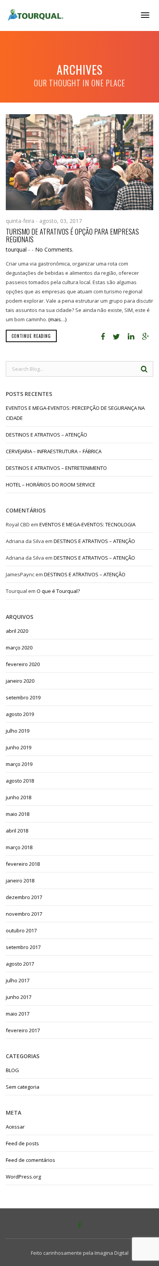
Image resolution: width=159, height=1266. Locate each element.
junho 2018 (18, 797)
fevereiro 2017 (23, 1030)
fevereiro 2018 (23, 863)
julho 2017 (17, 980)
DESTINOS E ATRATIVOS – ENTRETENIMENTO (56, 467)
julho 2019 (17, 730)
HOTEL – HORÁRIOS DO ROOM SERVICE (50, 484)
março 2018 (19, 847)
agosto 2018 (20, 780)
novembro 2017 (24, 913)
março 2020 (19, 647)
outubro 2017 (21, 930)
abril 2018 (17, 830)
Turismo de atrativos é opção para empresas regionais (72, 235)
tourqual (16, 249)
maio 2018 (17, 813)
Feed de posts (22, 1143)
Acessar (15, 1126)
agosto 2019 (20, 714)
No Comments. (54, 249)
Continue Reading (31, 336)
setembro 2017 (23, 947)
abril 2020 (17, 630)
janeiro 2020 (20, 680)
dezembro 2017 (24, 897)
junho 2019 (18, 747)
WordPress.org (23, 1176)
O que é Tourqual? (58, 591)
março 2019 (19, 764)
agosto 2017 (20, 963)
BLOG (12, 1070)
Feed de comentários (30, 1159)
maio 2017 (17, 1013)
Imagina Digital (112, 1252)
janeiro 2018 (20, 880)
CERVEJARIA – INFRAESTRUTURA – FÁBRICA (53, 451)
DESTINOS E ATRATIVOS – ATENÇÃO (46, 434)
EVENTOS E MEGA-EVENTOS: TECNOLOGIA (87, 524)
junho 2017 (18, 997)
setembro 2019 (23, 697)
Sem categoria (22, 1086)
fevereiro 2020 (23, 664)
